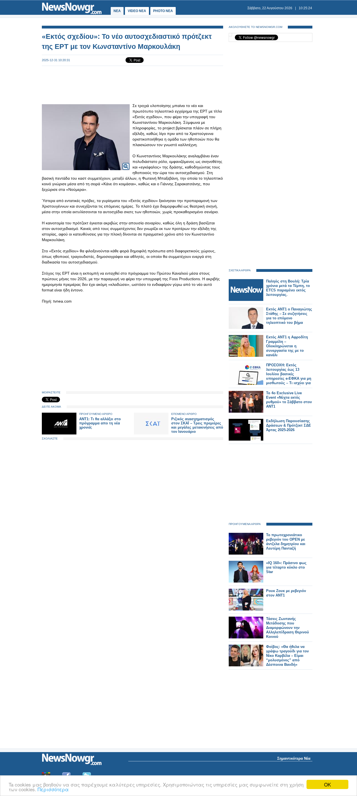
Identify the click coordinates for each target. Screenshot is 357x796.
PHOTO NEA (163, 11)
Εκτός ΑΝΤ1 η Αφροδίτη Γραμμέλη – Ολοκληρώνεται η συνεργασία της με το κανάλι (287, 346)
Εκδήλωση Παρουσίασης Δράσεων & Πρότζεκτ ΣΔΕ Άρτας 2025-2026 (288, 425)
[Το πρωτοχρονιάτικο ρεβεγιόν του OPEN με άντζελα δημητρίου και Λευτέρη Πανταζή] (246, 553)
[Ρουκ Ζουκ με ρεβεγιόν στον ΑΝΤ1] (246, 609)
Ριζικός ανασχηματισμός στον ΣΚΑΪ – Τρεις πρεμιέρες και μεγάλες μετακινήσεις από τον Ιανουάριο (197, 425)
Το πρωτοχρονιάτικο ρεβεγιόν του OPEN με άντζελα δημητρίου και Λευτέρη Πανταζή (285, 541)
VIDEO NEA (137, 11)
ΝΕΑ (117, 11)
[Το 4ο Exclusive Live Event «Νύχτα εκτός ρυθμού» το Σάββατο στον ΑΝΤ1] (246, 411)
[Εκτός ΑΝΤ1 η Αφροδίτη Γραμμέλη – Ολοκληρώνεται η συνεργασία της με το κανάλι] (246, 355)
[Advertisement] (132, 84)
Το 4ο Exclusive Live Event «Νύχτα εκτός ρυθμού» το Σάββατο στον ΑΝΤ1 (289, 399)
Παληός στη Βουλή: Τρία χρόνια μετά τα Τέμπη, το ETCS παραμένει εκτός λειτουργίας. (288, 288)
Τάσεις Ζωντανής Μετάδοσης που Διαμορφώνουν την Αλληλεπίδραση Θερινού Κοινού (287, 628)
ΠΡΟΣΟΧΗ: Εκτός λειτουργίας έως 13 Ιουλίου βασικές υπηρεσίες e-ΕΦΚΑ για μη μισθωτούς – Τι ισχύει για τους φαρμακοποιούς (288, 376)
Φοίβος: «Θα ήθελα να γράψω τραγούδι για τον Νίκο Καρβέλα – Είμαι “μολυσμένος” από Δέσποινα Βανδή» (287, 656)
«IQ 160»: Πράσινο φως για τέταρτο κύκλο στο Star (286, 567)
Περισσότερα (53, 789)
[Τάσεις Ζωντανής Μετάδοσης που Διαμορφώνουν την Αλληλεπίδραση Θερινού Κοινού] (246, 637)
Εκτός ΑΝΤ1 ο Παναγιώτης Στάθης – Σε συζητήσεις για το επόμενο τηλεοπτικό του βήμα (289, 316)
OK (327, 784)
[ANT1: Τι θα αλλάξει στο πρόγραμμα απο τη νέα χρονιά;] (59, 433)
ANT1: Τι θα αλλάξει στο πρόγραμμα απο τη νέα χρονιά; (100, 423)
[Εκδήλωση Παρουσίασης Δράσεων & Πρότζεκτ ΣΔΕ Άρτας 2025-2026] (246, 439)
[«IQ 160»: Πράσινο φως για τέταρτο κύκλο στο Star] (246, 581)
